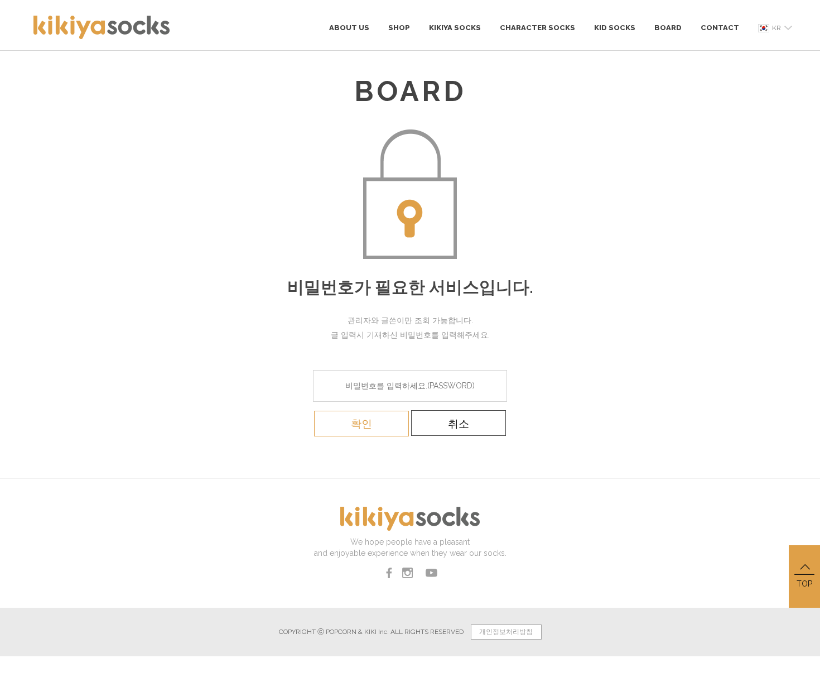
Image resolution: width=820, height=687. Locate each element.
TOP (804, 583)
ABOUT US (349, 27)
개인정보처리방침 (506, 632)
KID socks (614, 27)
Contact (720, 27)
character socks (537, 27)
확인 (361, 423)
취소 (458, 423)
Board (668, 27)
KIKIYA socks (455, 27)
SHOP (399, 27)
